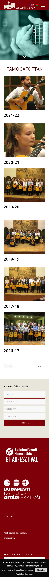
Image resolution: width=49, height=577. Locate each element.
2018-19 (11, 259)
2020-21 (11, 162)
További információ (24, 574)
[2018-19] (24, 237)
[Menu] (41, 5)
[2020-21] (24, 140)
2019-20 (11, 207)
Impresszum (9, 538)
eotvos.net (9, 516)
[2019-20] (24, 185)
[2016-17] (24, 328)
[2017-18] (24, 284)
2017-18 (11, 306)
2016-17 (11, 350)
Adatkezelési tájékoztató (15, 533)
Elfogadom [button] (41, 570)
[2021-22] (24, 93)
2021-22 (11, 115)
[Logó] (20, 5)
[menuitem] (41, 5)
